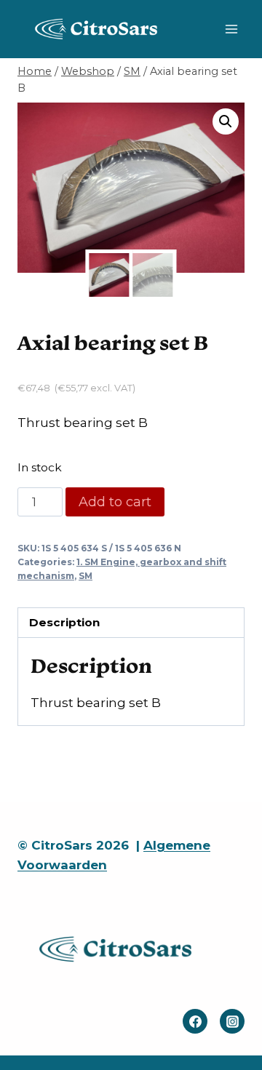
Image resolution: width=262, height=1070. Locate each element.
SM (85, 575)
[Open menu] (231, 28)
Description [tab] (64, 622)
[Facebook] (195, 1021)
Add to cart (115, 502)
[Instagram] (232, 1021)
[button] (226, 121)
